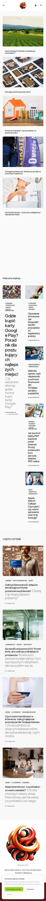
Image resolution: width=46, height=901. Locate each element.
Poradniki (9, 303)
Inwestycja (32, 491)
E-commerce (16, 712)
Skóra (31, 307)
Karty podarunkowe (20, 580)
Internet (31, 421)
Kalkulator (33, 305)
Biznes (8, 712)
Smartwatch (33, 494)
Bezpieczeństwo (34, 364)
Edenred (8, 580)
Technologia (10, 305)
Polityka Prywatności (31, 870)
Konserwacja (10, 644)
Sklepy (31, 580)
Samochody (28, 644)
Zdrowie (32, 309)
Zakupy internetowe (9, 310)
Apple (30, 489)
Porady (19, 644)
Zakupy (8, 307)
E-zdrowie (32, 303)
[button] (3, 5)
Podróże (32, 423)
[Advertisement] (23, 247)
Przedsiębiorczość (29, 712)
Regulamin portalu (13, 870)
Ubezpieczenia (33, 366)
